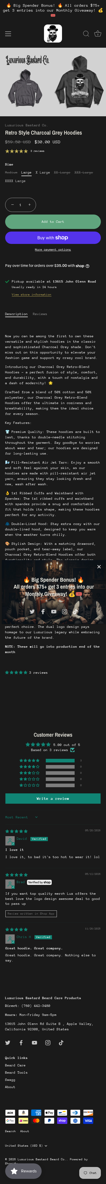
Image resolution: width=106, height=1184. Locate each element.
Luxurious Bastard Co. (26, 125)
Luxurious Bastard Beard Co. (42, 1159)
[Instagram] (64, 611)
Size (9, 164)
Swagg (10, 1080)
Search (10, 1131)
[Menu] (8, 33)
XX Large (62, 172)
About (10, 1087)
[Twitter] (32, 611)
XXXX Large (15, 181)
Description (16, 314)
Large (26, 172)
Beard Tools (16, 1072)
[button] (17, 673)
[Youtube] (53, 611)
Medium (11, 172)
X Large (43, 172)
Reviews (40, 314)
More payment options (53, 249)
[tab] (19, 314)
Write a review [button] (53, 798)
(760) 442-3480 (36, 1006)
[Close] (99, 566)
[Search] (86, 34)
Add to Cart (53, 222)
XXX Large (84, 172)
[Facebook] (43, 611)
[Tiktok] (75, 611)
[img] (16, 831)
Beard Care (15, 1065)
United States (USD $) (24, 1145)
